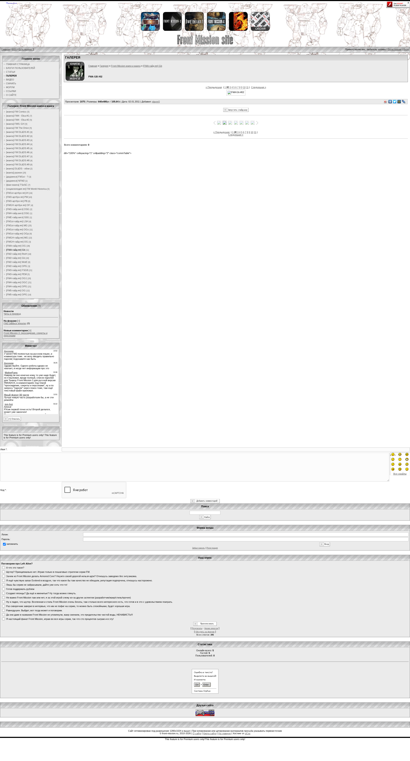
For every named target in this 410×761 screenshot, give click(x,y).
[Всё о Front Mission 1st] (150, 30)
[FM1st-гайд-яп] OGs (17, 229)
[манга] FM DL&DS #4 (17, 144)
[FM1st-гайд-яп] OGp (17, 233)
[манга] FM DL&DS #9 (17, 164)
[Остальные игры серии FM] (260, 30)
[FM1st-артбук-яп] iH (17, 193)
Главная (5, 49)
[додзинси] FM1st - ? (17, 176)
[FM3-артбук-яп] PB (16, 201)
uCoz (247, 733)
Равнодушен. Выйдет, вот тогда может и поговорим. (34, 610)
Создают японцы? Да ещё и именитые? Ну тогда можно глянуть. (41, 593)
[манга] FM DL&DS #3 (17, 140)
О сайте (197, 733)
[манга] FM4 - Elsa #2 (17, 119)
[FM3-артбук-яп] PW (17, 197)
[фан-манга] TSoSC (16, 185)
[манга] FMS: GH (15, 124)
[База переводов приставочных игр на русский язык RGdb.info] (205, 715)
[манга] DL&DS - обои (17, 168)
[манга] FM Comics (16, 111)
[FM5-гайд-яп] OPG (16, 294)
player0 (156, 101)
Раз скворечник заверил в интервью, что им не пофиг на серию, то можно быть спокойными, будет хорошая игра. (68, 606)
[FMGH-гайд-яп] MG (17, 237)
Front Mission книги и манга (126, 66)
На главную (224, 733)
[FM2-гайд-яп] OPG (16, 266)
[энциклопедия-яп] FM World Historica (26, 189)
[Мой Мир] (399, 101)
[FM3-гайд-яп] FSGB (17, 270)
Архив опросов (211, 628)
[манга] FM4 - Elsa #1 (17, 115)
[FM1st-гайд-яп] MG (17, 225)
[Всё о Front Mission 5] (238, 30)
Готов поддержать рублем (20, 589)
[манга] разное (14, 172)
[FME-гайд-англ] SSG (17, 217)
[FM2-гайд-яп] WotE (16, 262)
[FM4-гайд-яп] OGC (16, 282)
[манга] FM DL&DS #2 (17, 136)
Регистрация (394, 49)
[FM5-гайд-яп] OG (16, 290)
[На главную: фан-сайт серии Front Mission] (205, 44)
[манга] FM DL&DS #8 (17, 160)
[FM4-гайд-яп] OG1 (16, 278)
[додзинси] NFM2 (15, 180)
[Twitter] (394, 101)
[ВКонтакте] (390, 101)
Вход (406, 49)
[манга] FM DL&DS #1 (17, 132)
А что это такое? (15, 567)
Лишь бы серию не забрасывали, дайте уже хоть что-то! (36, 584)
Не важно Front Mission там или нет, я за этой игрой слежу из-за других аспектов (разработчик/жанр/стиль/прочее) (68, 597)
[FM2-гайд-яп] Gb (15, 258)
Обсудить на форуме (205, 632)
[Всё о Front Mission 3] (194, 30)
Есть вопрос (26, 49)
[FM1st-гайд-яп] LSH (17, 221)
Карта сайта (209, 733)
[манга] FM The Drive (17, 128)
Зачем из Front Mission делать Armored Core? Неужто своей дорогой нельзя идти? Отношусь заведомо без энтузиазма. (71, 576)
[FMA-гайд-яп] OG (16, 245)
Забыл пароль (198, 548)
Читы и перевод (12, 313)
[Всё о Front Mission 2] (172, 30)
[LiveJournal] (403, 101)
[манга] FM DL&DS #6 (17, 152)
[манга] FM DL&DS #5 (17, 148)
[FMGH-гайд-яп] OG (17, 241)
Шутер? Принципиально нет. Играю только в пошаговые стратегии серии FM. (48, 571)
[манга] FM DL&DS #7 (17, 156)
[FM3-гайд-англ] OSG (17, 209)
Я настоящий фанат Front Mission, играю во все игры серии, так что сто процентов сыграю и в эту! (60, 618)
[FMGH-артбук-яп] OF (18, 205)
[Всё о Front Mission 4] (216, 30)
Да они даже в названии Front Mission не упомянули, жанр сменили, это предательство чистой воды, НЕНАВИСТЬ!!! (69, 614)
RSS (14, 49)
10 (244, 87)
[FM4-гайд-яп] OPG (16, 286)
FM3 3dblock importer (15, 323)
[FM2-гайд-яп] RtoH (16, 254)
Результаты (197, 628)
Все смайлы (400, 473)
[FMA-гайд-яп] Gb (15, 250)
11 (247, 87)
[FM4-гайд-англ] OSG (17, 213)
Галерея (104, 66)
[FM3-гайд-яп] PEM (16, 274)
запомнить (12, 544)
